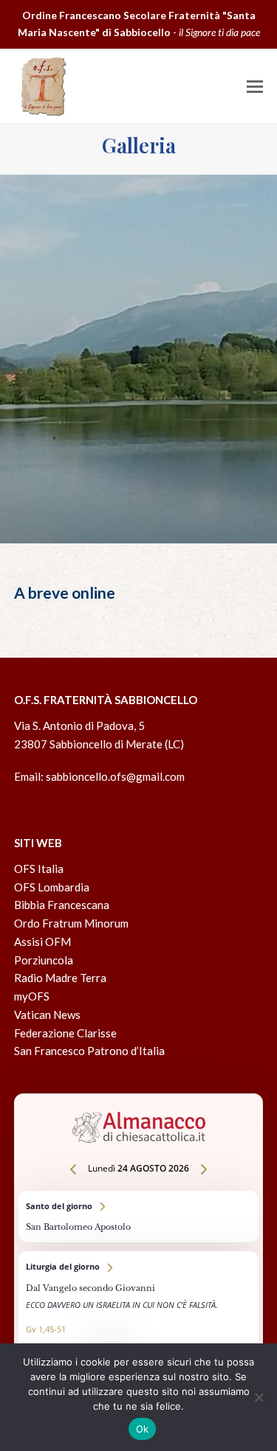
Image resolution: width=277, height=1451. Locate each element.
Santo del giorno (138, 1216)
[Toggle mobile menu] (255, 86)
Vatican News (47, 1014)
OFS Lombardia (51, 887)
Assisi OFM (42, 941)
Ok (142, 1429)
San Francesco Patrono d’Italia (89, 1050)
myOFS (31, 996)
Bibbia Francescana (61, 904)
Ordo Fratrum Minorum (71, 923)
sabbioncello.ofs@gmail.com (115, 776)
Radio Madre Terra (60, 977)
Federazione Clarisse (65, 1033)
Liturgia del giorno (138, 1308)
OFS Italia (39, 868)
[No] (258, 1397)
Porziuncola (43, 960)
